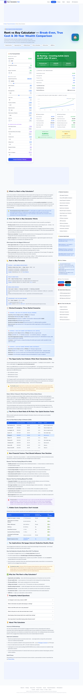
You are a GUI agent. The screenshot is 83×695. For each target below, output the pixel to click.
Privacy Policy (11, 659)
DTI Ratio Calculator (64, 218)
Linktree (50, 689)
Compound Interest (64, 309)
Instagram (37, 689)
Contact (44, 687)
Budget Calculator (63, 306)
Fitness (58, 1)
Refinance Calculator (64, 205)
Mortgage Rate (19, 90)
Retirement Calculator (64, 311)
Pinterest (61, 284)
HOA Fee (19, 118)
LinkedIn (68, 284)
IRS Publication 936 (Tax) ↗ (65, 298)
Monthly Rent (19, 58)
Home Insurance (19, 107)
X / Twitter (46, 689)
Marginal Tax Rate (19, 147)
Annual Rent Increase (19, 65)
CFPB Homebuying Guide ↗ (65, 293)
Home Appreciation (19, 126)
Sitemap (27, 687)
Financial (53, 1)
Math (63, 1)
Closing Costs (19, 136)
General (68, 1)
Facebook (61, 282)
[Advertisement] (41, 13)
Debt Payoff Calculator (64, 314)
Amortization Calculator (65, 202)
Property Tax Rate (19, 102)
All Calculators (75, 1)
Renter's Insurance (19, 70)
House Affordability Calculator (66, 197)
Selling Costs (19, 142)
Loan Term (19, 97)
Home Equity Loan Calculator (66, 213)
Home (48, 1)
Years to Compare (19, 152)
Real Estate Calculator (64, 208)
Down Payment (19, 85)
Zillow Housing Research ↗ (65, 295)
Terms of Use (32, 687)
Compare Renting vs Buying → (20, 159)
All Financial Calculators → (65, 319)
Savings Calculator (63, 231)
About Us (22, 687)
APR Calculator (63, 220)
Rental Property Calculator (65, 210)
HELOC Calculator (63, 215)
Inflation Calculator (64, 317)
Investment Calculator (64, 228)
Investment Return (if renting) (19, 131)
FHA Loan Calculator (64, 223)
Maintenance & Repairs (19, 113)
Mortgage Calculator (43, 642)
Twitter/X (68, 282)
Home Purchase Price (19, 78)
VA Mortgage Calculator (65, 225)
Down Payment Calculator (65, 200)
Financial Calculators (51, 687)
